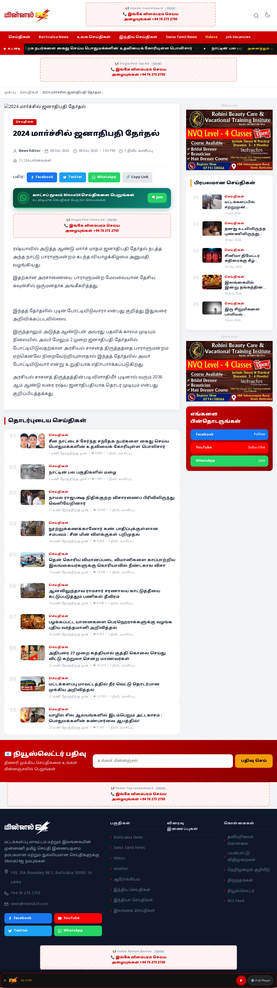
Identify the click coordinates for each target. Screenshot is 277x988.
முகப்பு (10, 93)
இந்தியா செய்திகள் (133, 900)
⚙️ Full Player (260, 980)
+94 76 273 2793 (25, 893)
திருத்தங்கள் (240, 880)
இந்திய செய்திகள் (138, 37)
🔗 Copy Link (137, 177)
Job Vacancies (238, 37)
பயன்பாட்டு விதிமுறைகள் (241, 856)
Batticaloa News (53, 37)
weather (121, 869)
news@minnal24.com (29, 904)
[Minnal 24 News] (27, 16)
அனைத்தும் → (260, 49)
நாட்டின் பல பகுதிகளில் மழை (233, 48)
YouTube (72, 918)
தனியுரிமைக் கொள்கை (240, 840)
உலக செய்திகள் (94, 37)
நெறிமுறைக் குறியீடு (248, 870)
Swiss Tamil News (181, 37)
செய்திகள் (19, 37)
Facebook (44, 177)
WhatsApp (106, 177)
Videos (211, 37)
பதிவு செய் (254, 761)
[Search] (256, 16)
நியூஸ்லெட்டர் (241, 891)
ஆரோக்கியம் (127, 879)
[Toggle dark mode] (267, 16)
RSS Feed (235, 901)
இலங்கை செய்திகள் (134, 911)
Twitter (75, 177)
